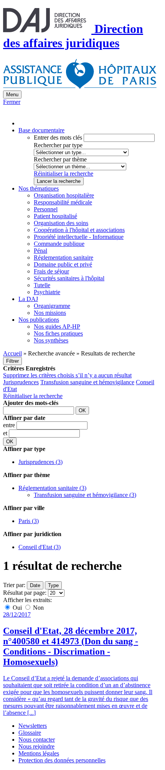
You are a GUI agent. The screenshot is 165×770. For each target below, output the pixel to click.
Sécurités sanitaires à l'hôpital (69, 278)
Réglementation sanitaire (63, 257)
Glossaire (29, 732)
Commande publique (59, 243)
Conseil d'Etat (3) (39, 547)
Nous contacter (36, 739)
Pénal (40, 250)
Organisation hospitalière (64, 195)
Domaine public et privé (63, 264)
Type (53, 585)
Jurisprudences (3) (40, 462)
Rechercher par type (58, 145)
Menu (12, 94)
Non (37, 607)
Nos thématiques (38, 188)
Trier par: (14, 585)
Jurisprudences (21, 382)
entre (9, 425)
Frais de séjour (51, 271)
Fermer (11, 102)
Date (35, 585)
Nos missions (50, 312)
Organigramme (52, 306)
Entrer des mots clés (58, 137)
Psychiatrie (47, 292)
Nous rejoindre (36, 746)
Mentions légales (38, 753)
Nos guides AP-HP (57, 326)
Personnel (46, 209)
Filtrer (12, 361)
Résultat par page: (24, 592)
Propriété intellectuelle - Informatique (79, 237)
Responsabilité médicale (63, 202)
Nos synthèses (51, 340)
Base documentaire (41, 130)
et (6, 433)
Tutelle (42, 285)
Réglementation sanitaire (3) (52, 488)
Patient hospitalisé (55, 216)
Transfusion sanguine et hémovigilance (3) (85, 495)
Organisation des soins (61, 223)
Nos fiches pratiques (58, 333)
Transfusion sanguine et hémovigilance (87, 382)
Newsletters (32, 725)
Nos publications (38, 319)
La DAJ (28, 299)
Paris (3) (28, 521)
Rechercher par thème (60, 159)
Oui (17, 607)
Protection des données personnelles (62, 760)
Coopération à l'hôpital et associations (79, 230)
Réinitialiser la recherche (63, 173)
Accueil (12, 353)
